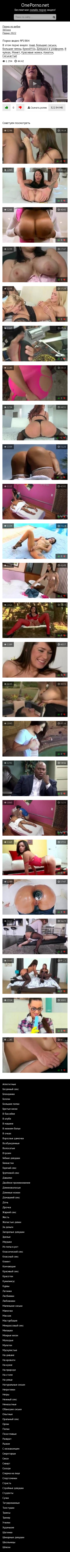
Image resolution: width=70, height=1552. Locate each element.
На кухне (7, 1364)
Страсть (6, 1483)
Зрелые (6, 1236)
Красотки (7, 1276)
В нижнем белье (11, 1128)
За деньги (7, 1227)
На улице (7, 1379)
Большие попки (10, 1103)
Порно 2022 (9, 33)
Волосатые (8, 1148)
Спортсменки (9, 1478)
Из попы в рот (10, 1246)
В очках (6, 1133)
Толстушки (8, 1507)
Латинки (7, 1291)
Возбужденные (11, 1143)
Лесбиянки (8, 1296)
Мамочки (7, 1310)
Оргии (5, 1424)
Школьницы (8, 1542)
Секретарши (9, 1453)
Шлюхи (6, 1547)
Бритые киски (9, 1108)
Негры (5, 1394)
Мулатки (7, 1345)
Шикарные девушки (13, 1537)
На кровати (8, 1360)
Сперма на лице (11, 1473)
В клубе (6, 1118)
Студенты (7, 1493)
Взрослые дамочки (13, 1138)
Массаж (6, 1315)
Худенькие (8, 1527)
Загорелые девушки (13, 1231)
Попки (5, 1429)
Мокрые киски (10, 1335)
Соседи (6, 1468)
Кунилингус (8, 1281)
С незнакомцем (10, 1448)
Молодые (7, 1340)
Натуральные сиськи (13, 1384)
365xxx (6, 29)
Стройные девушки (13, 1488)
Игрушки (7, 1241)
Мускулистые (9, 1350)
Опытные (7, 1414)
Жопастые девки (11, 1222)
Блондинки (8, 1094)
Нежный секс (9, 1399)
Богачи (6, 1099)
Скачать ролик (46, 107)
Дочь (5, 1202)
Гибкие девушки (11, 1158)
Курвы (5, 1286)
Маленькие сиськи (12, 1305)
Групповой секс (10, 1172)
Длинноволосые (11, 1187)
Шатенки (7, 1532)
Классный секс (10, 1256)
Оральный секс (10, 1419)
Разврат (7, 1438)
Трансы (6, 1512)
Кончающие (9, 1266)
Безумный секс (10, 1089)
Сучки (5, 1497)
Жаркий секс (9, 1212)
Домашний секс (11, 1197)
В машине (7, 1123)
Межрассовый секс (13, 1325)
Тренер (6, 1517)
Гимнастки (8, 1163)
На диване (8, 1355)
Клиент (6, 1261)
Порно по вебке (11, 26)
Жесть (5, 1217)
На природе (9, 1369)
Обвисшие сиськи (12, 1409)
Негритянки (8, 1389)
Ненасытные (9, 1404)
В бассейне (8, 1113)
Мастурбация (9, 1320)
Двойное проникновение (16, 1182)
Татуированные (11, 1502)
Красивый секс (10, 1271)
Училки (6, 1522)
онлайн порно (38, 10)
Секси (5, 1458)
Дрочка (6, 1207)
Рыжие (6, 1443)
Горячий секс (9, 1167)
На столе (7, 1374)
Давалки (7, 1177)
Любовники (8, 1300)
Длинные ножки (11, 1192)
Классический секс (12, 1251)
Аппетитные (9, 1084)
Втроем (6, 1153)
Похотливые (9, 1433)
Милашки (7, 1330)
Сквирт (6, 1463)
